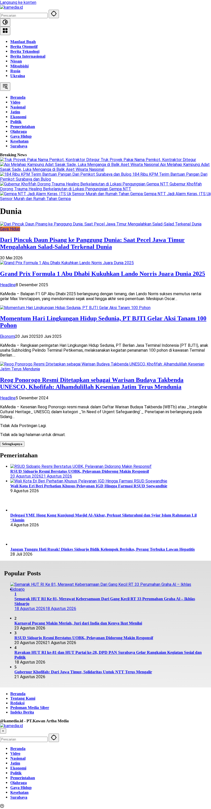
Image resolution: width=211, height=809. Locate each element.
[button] (54, 14)
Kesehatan (19, 792)
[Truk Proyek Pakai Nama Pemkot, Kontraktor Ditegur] (50, 159)
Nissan (16, 61)
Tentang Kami (22, 698)
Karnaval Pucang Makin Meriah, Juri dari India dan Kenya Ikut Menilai (78, 623)
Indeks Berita (22, 712)
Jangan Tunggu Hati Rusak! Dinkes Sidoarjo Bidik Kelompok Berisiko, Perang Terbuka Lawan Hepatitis (102, 549)
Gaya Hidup (10, 228)
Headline (8, 284)
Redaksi (17, 703)
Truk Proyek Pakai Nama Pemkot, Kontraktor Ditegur (148, 159)
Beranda (17, 694)
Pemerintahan (22, 778)
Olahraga (18, 783)
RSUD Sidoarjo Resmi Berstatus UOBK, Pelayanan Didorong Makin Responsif (83, 638)
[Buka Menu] (5, 31)
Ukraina (17, 76)
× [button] (3, 731)
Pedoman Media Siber (29, 707)
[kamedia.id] (11, 7)
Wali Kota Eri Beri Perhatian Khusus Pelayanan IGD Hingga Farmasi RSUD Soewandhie (88, 486)
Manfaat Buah (23, 42)
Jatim (15, 763)
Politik (16, 773)
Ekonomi (7, 336)
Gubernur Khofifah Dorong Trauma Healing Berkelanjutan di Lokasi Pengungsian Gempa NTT (101, 186)
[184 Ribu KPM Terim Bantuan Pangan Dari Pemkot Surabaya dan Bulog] (66, 174)
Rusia (15, 71)
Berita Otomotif (24, 46)
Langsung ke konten (18, 2)
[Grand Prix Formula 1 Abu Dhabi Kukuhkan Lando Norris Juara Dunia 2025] (67, 262)
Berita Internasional (27, 56)
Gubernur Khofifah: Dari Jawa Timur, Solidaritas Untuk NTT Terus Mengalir (83, 672)
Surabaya (18, 797)
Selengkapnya (12, 444)
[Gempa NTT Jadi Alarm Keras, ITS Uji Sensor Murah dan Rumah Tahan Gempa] (72, 193)
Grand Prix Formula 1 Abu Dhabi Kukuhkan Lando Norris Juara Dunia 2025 (102, 273)
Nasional (17, 758)
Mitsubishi (19, 66)
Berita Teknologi (24, 51)
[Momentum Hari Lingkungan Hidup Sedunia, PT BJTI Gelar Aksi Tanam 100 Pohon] (75, 307)
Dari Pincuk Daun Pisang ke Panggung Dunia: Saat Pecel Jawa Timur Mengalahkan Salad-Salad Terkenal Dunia (92, 243)
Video (15, 753)
